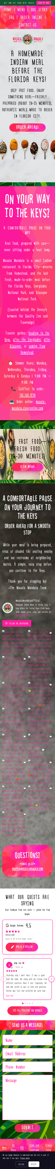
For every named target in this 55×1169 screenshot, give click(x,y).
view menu (27, 466)
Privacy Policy (49, 1147)
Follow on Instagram (18, 623)
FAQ (11, 17)
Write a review (24, 947)
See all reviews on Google (27, 1010)
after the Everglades (27, 339)
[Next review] (51, 979)
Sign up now (43, 3)
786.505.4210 (27, 394)
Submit (27, 1128)
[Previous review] (3, 979)
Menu (21, 9)
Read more (10, 995)
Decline (21, 1164)
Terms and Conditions (34, 1147)
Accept (34, 1164)
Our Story (39, 9)
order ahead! (27, 127)
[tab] (22, 1003)
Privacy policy (25, 1158)
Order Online (31, 17)
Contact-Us (27, 25)
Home (8, 9)
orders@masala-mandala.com (27, 869)
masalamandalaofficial (28, 600)
